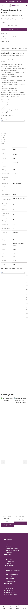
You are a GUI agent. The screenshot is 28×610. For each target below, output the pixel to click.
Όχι (14, 214)
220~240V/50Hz (17, 183)
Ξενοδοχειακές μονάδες (12, 548)
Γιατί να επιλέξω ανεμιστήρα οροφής (13, 571)
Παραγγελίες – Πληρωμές (12, 550)
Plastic (14, 194)
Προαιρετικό (16, 236)
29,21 (14, 253)
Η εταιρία (8, 546)
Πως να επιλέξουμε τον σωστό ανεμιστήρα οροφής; (13, 575)
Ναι (14, 204)
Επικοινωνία (9, 552)
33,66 (14, 249)
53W (14, 178)
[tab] (5, 48)
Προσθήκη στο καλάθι (14, 29)
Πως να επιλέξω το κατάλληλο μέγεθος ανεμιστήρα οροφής (11, 580)
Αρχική (7, 544)
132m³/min (15, 166)
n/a (14, 158)
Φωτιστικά (8, 563)
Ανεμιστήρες (10, 36)
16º (14, 228)
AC (14, 187)
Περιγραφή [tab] (5, 48)
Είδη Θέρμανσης (10, 561)
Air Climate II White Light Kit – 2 (7, 517)
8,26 (14, 256)
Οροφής (16, 36)
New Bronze (16, 239)
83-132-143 (15, 162)
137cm (14, 169)
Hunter (14, 149)
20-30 (14, 173)
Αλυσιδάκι (15, 232)
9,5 (14, 224)
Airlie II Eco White (20, 517)
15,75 (14, 260)
